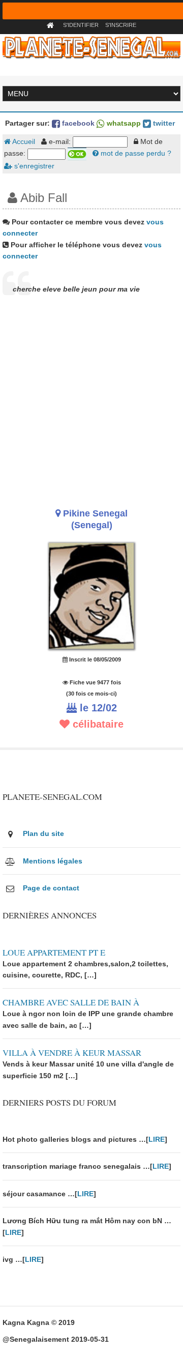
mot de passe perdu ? (135, 153)
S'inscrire (120, 25)
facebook (77, 123)
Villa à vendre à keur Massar (72, 1052)
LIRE (156, 1139)
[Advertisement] (91, 401)
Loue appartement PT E (54, 952)
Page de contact (51, 888)
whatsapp (123, 123)
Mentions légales (52, 861)
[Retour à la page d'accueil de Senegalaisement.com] (51, 25)
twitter (163, 123)
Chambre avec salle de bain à (71, 1002)
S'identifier (81, 25)
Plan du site (43, 833)
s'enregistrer (33, 166)
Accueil (23, 141)
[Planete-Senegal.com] (91, 47)
